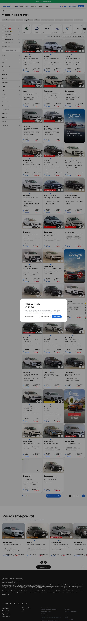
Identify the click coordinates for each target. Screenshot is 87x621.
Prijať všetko (57, 316)
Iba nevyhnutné (45, 316)
